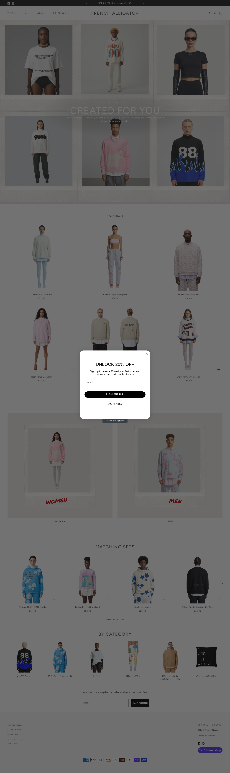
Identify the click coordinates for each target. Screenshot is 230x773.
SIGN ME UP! (115, 394)
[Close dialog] (147, 354)
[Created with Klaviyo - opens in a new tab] (115, 421)
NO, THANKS (115, 404)
